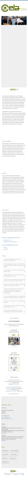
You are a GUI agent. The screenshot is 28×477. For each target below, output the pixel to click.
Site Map (22, 474)
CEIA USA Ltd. (16, 384)
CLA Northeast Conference (14, 380)
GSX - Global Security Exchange (14, 387)
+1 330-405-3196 (6, 417)
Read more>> (3, 433)
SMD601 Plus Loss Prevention (10, 241)
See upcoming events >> (14, 393)
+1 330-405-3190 (6, 415)
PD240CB (6, 249)
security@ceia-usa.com (8, 418)
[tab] (14, 260)
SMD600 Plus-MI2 (8, 240)
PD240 (5, 247)
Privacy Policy (7, 474)
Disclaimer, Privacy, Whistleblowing (17, 473)
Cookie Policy (16, 474)
